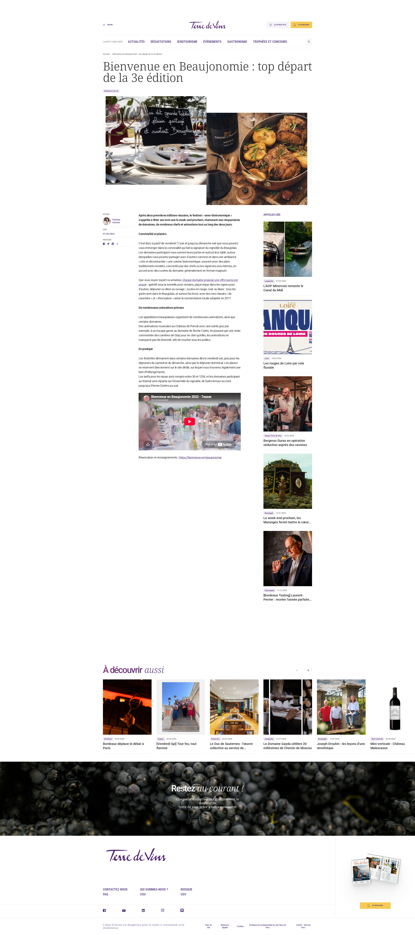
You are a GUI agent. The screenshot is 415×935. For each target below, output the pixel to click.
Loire (267, 358)
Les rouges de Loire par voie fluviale (283, 365)
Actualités (136, 42)
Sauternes (215, 739)
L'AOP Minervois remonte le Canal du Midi (283, 288)
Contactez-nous (115, 889)
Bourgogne (269, 513)
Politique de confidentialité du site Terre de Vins (267, 926)
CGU (143, 894)
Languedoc (269, 281)
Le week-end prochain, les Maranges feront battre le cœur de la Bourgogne (286, 520)
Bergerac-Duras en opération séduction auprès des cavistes (285, 443)
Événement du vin (111, 91)
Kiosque (186, 889)
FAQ (105, 894)
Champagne (269, 590)
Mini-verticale (377, 739)
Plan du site (208, 926)
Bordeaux (108, 739)
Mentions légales (225, 926)
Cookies (240, 926)
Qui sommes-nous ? (154, 889)
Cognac (161, 739)
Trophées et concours (270, 42)
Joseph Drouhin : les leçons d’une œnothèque (341, 746)
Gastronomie (237, 42)
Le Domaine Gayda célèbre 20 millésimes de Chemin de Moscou (287, 746)
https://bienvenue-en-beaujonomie (200, 457)
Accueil (106, 54)
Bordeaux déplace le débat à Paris (123, 746)
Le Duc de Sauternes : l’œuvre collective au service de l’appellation (231, 746)
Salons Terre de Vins (273, 436)
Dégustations (161, 42)
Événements (212, 42)
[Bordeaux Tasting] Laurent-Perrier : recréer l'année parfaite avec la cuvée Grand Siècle (286, 597)
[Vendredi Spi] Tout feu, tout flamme (176, 746)
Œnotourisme (187, 42)
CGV (183, 894)
